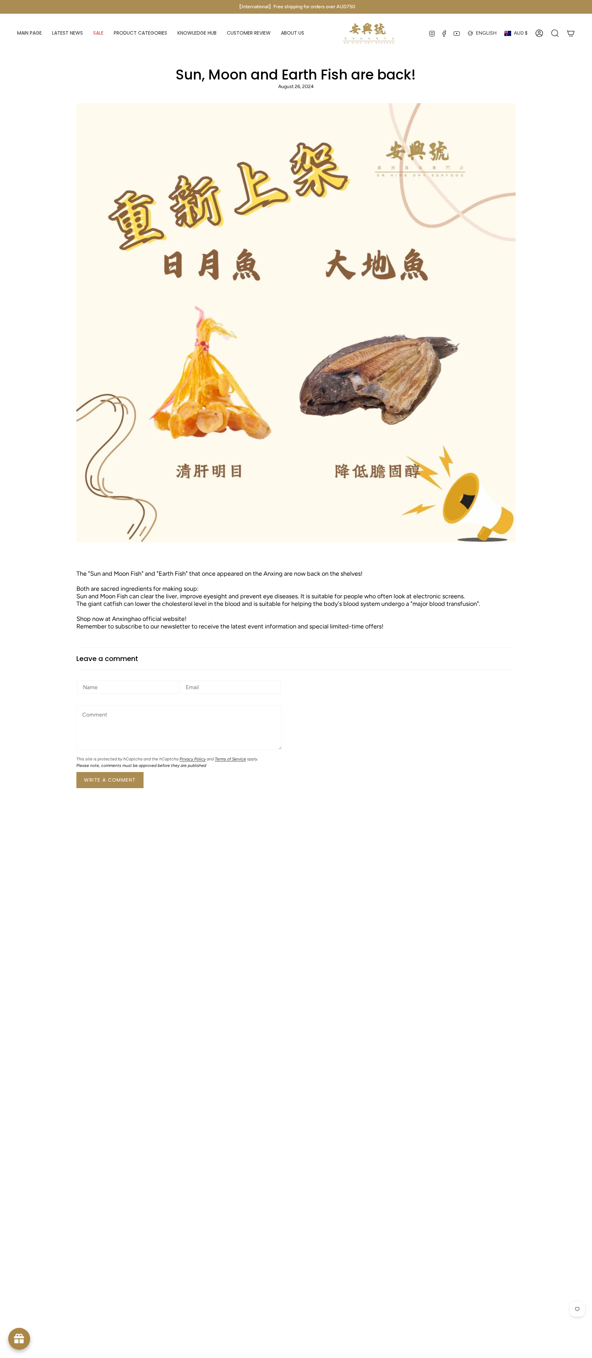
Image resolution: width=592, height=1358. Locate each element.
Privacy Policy (193, 759)
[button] (140, 33)
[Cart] (571, 33)
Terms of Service (230, 759)
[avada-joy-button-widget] (19, 1339)
